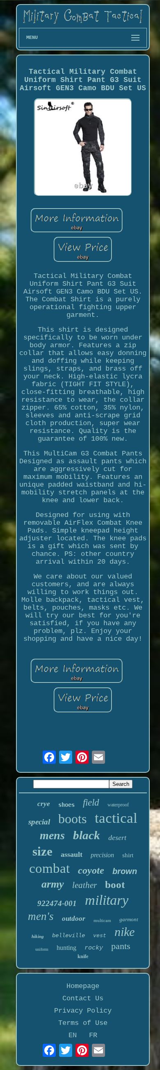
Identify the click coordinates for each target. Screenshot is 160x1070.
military (106, 900)
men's (41, 916)
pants (120, 946)
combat (49, 868)
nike (124, 931)
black (86, 835)
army (52, 884)
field (91, 802)
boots (72, 818)
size (42, 851)
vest (99, 936)
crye (43, 804)
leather (84, 885)
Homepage (82, 986)
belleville (68, 935)
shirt (127, 855)
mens (52, 835)
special (39, 821)
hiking (38, 936)
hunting (66, 947)
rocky (94, 948)
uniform (41, 949)
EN (73, 1035)
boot (115, 884)
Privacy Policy (83, 1011)
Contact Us (82, 998)
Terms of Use (82, 1023)
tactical (116, 818)
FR (93, 1035)
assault (71, 854)
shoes (66, 804)
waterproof (118, 805)
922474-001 (57, 903)
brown (124, 871)
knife (83, 956)
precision (102, 854)
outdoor (73, 918)
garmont (128, 919)
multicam (102, 920)
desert (117, 837)
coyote (91, 870)
